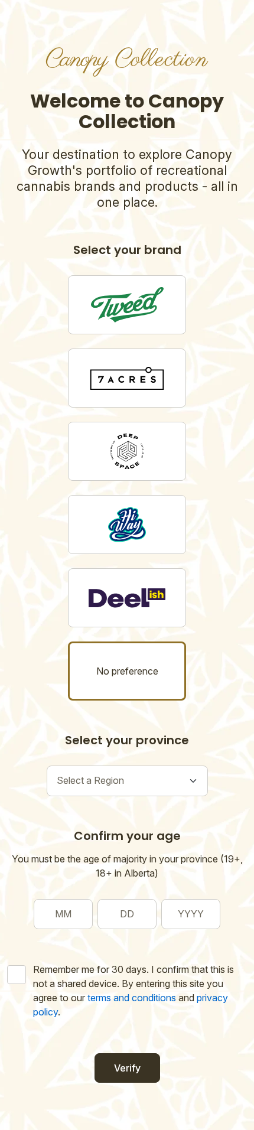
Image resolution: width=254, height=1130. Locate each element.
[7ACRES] (127, 378)
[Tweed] (127, 304)
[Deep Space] (127, 451)
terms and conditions (131, 998)
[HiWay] (127, 524)
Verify (127, 1068)
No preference (127, 671)
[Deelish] (127, 597)
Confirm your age (127, 835)
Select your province (127, 740)
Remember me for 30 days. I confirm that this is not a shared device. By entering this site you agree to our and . (133, 990)
